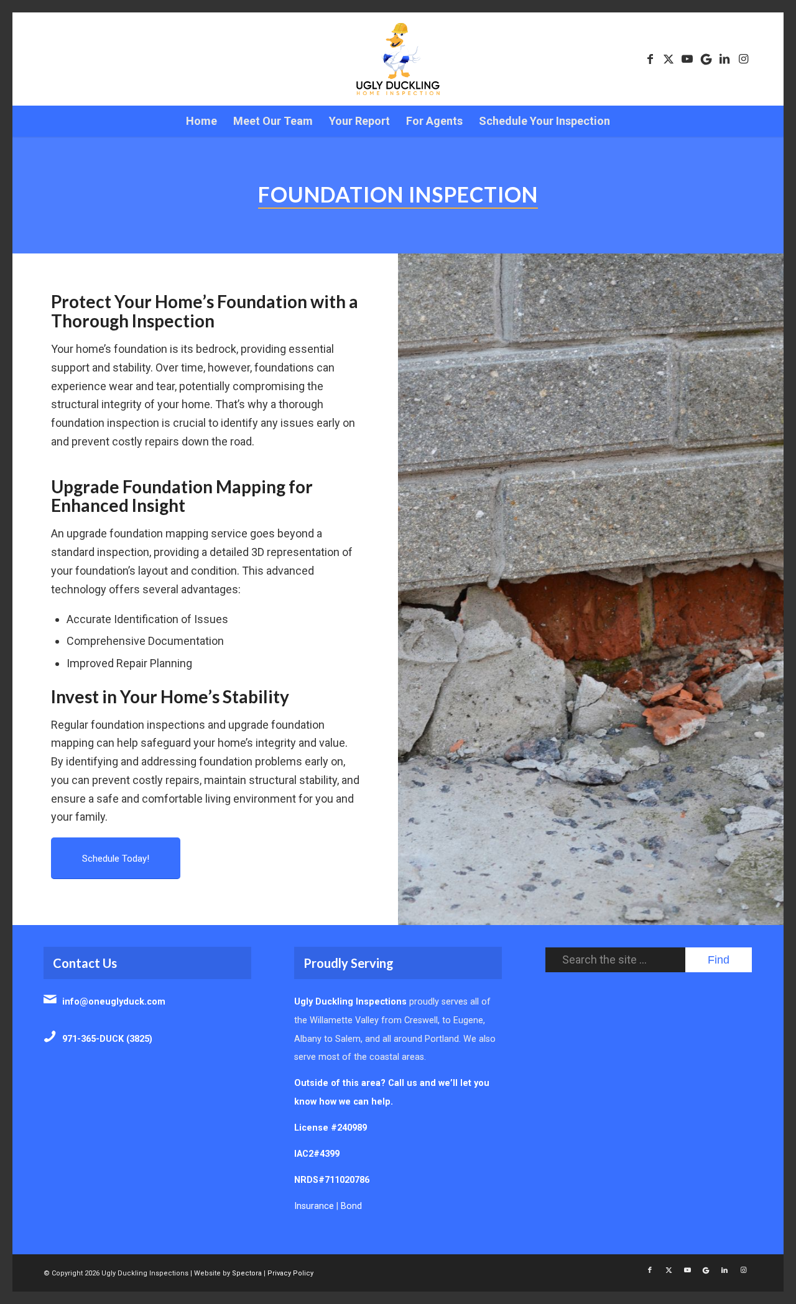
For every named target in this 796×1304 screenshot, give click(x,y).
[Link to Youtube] (687, 59)
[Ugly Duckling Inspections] (398, 59)
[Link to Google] (705, 59)
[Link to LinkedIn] (724, 59)
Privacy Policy (290, 1273)
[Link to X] (668, 59)
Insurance (314, 1206)
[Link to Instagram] (743, 59)
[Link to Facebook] (650, 59)
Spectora (247, 1273)
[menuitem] (201, 121)
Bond (351, 1206)
